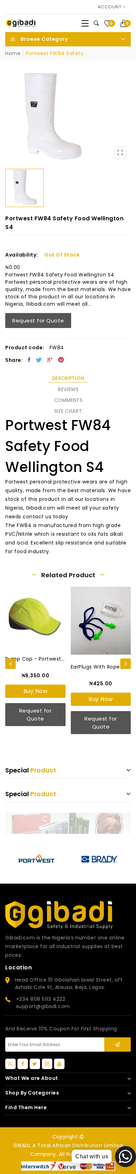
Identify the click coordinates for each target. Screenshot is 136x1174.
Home (13, 53)
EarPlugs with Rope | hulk (101, 666)
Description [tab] (68, 378)
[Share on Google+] (50, 360)
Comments (68, 400)
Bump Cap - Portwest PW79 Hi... (35, 658)
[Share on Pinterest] (61, 360)
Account (110, 6)
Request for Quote (38, 320)
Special (30, 770)
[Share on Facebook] (29, 360)
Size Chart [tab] (68, 410)
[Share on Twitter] (39, 360)
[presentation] (10, 663)
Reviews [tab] (68, 389)
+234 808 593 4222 (41, 999)
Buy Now (35, 691)
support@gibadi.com (43, 1006)
